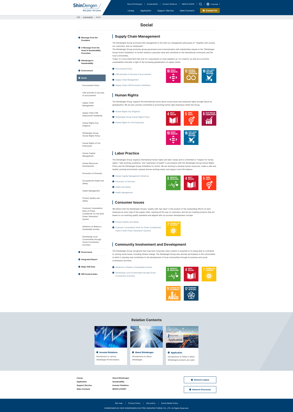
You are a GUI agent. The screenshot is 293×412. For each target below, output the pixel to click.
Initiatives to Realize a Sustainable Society (133, 267)
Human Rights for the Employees (129, 122)
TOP (78, 17)
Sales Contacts (83, 389)
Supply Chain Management (127, 80)
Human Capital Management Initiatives (132, 176)
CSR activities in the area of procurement (133, 74)
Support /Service (84, 385)
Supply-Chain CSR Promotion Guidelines (132, 85)
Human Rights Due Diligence (127, 111)
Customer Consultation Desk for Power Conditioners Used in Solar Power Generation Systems (138, 229)
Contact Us (211, 10)
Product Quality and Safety (127, 222)
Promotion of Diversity (125, 181)
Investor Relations (170, 4)
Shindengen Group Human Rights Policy (132, 117)
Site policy (150, 403)
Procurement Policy (123, 69)
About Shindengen (134, 4)
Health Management (124, 192)
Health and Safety (123, 187)
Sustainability (152, 4)
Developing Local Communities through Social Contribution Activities (135, 274)
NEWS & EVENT (188, 4)
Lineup (80, 378)
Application (82, 381)
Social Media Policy (169, 403)
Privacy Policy (134, 403)
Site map (119, 403)
